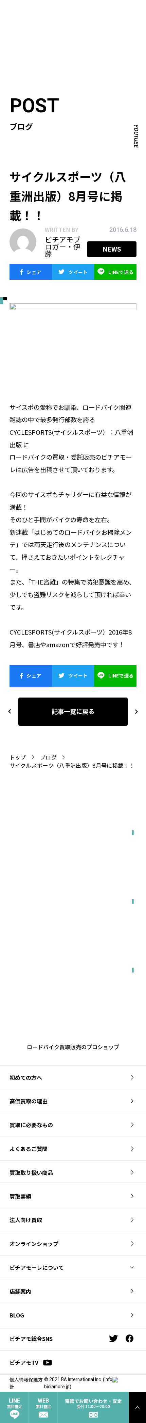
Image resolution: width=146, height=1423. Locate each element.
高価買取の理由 (29, 1101)
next (133, 711)
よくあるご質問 (29, 1149)
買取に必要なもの (31, 1125)
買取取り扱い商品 (31, 1172)
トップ (18, 757)
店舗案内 (20, 1291)
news (112, 248)
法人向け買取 (26, 1220)
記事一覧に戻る (73, 711)
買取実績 (20, 1196)
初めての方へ (26, 1077)
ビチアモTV (24, 1362)
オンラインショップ (34, 1244)
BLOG (17, 1315)
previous (9, 711)
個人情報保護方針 (26, 1383)
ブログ (48, 757)
